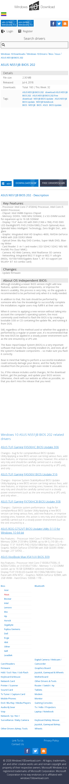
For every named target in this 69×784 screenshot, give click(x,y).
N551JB (31, 105)
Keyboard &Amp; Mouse (47, 720)
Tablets (38, 689)
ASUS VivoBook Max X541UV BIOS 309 (25, 557)
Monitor (39, 698)
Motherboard (41, 676)
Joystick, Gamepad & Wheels (49, 672)
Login (10, 31)
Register (28, 31)
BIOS (39, 105)
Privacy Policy (51, 740)
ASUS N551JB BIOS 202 (12, 57)
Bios (51, 53)
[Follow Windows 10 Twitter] (59, 24)
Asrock (7, 620)
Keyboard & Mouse (10, 676)
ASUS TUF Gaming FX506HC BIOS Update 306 (30, 447)
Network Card (8, 681)
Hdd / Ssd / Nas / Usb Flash (14, 672)
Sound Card (7, 689)
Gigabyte (8, 624)
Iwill (6, 650)
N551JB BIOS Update (43, 98)
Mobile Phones (8, 698)
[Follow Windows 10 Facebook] (53, 24)
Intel (6, 603)
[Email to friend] (65, 24)
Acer (6, 590)
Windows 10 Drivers (37, 53)
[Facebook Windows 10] (27, 751)
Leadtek (8, 655)
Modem (38, 694)
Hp (5, 616)
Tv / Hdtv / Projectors (45, 707)
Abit (6, 642)
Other (7, 646)
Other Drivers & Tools (45, 681)
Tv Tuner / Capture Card (13, 694)
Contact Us (18, 744)
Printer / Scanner (9, 685)
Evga (6, 637)
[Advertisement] (34, 142)
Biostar (7, 598)
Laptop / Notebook (44, 711)
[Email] (44, 751)
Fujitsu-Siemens (12, 629)
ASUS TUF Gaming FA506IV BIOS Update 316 (29, 474)
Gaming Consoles (44, 702)
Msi (6, 611)
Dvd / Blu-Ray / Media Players (16, 702)
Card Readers (8, 663)
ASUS (45, 105)
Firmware (5, 668)
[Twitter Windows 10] (35, 751)
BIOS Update (55, 105)
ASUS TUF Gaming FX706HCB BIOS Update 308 (31, 501)
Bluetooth (40, 585)
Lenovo (8, 607)
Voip (3, 711)
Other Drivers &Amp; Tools (14, 728)
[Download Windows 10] (34, 6)
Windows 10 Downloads (13, 53)
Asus (57, 53)
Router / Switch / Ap (44, 685)
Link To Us (17, 740)
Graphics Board (43, 668)
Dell (6, 633)
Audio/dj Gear (8, 707)
